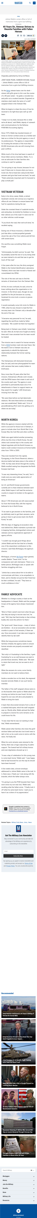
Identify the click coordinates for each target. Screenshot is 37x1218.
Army (18, 16)
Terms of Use (29, 863)
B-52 (8, 345)
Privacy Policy (10, 866)
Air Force (20, 557)
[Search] (30, 3)
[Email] (24, 35)
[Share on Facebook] (18, 35)
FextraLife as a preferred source (18, 811)
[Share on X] (21, 35)
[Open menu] (2, 3)
